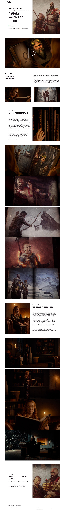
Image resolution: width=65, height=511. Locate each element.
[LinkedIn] (16, 506)
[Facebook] (15, 506)
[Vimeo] (13, 506)
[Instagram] (12, 506)
